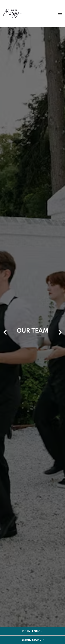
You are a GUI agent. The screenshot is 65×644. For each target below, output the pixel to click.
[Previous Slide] (5, 335)
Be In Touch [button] (32, 631)
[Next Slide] (60, 335)
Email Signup (33, 639)
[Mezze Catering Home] (12, 13)
